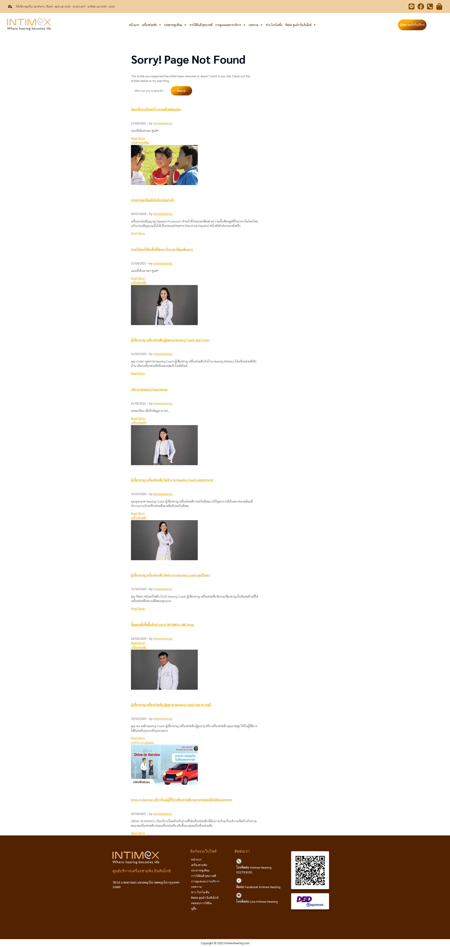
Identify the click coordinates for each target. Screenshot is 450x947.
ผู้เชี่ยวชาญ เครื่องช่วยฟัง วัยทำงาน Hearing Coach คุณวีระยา (170, 575)
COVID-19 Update (142, 742)
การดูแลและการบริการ (228, 25)
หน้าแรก (134, 25)
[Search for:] (151, 90)
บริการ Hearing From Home (149, 389)
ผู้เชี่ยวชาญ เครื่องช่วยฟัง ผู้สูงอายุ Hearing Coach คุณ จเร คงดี (171, 705)
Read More (138, 138)
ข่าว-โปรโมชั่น (274, 25)
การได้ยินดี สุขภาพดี (201, 25)
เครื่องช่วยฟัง (149, 25)
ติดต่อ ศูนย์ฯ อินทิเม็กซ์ (298, 25)
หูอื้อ (194, 908)
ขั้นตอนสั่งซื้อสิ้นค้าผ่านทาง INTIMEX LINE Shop (162, 624)
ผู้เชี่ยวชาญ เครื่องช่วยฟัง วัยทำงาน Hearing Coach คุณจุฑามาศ (172, 480)
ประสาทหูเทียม (173, 25)
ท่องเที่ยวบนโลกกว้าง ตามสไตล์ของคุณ (156, 109)
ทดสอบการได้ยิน (201, 903)
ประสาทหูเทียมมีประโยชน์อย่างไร (152, 200)
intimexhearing (162, 123)
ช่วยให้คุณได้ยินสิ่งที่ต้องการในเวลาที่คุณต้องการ (162, 249)
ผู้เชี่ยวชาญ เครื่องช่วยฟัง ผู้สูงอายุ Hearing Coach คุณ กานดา (170, 340)
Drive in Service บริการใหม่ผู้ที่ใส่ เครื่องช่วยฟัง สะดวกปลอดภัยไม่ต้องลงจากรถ (181, 800)
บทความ (253, 25)
